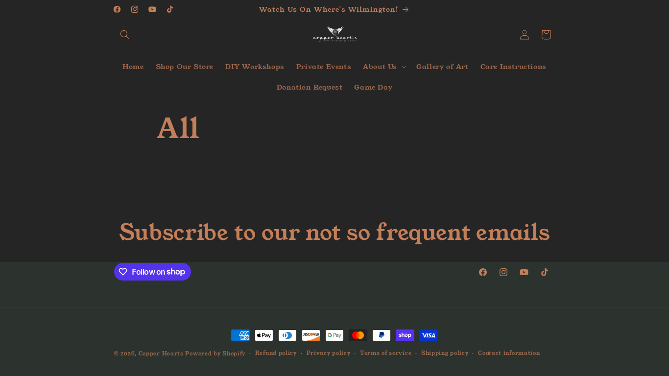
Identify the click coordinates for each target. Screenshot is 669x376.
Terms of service (385, 353)
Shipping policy (445, 353)
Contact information (509, 353)
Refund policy (276, 353)
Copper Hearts (161, 353)
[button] (125, 35)
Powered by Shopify (215, 353)
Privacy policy (329, 353)
